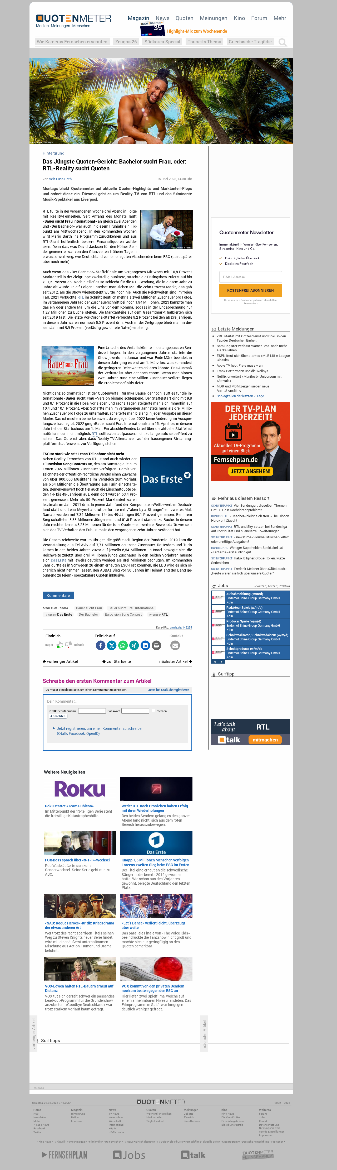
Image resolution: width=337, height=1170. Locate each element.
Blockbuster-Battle (232, 1124)
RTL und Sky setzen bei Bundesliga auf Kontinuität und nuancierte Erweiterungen (249, 528)
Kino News (45, 1141)
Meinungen (213, 18)
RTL (80, 297)
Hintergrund (78, 1113)
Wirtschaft (115, 1121)
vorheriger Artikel (62, 661)
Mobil (37, 1121)
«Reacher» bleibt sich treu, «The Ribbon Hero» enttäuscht (250, 518)
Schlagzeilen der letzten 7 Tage (240, 396)
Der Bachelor (88, 614)
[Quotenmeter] (74, 21)
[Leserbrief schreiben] (175, 645)
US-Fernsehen (117, 1132)
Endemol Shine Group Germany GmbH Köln (253, 598)
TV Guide (162, 1141)
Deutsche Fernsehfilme (255, 1141)
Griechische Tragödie (250, 42)
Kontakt (263, 1121)
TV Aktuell (59, 1141)
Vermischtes (116, 1117)
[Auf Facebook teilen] (100, 645)
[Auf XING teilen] (134, 645)
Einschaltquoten (145, 1141)
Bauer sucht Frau (89, 608)
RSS (35, 1113)
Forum (259, 18)
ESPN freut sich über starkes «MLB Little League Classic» (253, 357)
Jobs (262, 1117)
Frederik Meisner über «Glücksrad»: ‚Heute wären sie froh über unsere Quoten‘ (248, 571)
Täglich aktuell (155, 1121)
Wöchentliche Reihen (159, 1113)
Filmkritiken (96, 1141)
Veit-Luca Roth (60, 179)
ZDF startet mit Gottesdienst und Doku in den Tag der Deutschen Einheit (251, 338)
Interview (76, 1121)
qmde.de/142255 (181, 627)
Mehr (280, 18)
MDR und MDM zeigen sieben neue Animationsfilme (243, 388)
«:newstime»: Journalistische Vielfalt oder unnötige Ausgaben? (250, 539)
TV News (128, 1141)
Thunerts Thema (204, 42)
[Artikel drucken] (156, 645)
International (116, 1124)
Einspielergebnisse (232, 1121)
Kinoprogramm (231, 1141)
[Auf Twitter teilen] (111, 645)
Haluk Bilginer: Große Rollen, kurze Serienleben (248, 560)
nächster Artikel (174, 661)
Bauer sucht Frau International (131, 608)
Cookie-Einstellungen (272, 1131)
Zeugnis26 (126, 42)
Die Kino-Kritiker (230, 1117)
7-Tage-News (41, 1124)
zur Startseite (118, 661)
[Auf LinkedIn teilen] (145, 645)
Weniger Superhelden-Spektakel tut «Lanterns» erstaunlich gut (247, 549)
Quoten (185, 18)
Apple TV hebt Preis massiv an (239, 365)
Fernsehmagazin (77, 1141)
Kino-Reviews (192, 1121)
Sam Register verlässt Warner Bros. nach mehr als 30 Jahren (252, 347)
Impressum (265, 1135)
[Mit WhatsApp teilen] (122, 645)
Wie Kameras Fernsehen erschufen (72, 42)
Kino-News (227, 1113)
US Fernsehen (113, 1141)
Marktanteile (153, 1117)
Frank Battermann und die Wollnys (242, 370)
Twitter (37, 1132)
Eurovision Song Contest (123, 614)
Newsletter (39, 1117)
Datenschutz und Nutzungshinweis (269, 1126)
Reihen (75, 1117)
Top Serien (277, 1141)
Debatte (188, 1113)
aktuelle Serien (211, 1141)
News (163, 18)
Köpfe (112, 1128)
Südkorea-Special (162, 42)
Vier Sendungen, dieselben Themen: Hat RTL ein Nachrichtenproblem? (249, 507)
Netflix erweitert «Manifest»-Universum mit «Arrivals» (249, 378)
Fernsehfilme (193, 1141)
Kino (239, 18)
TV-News (114, 1113)
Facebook (39, 1128)
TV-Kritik (189, 1117)
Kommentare (58, 595)
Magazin (138, 18)
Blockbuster (177, 1141)
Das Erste (58, 560)
